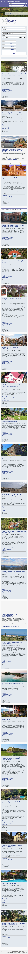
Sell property (21, 951)
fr (19, 1)
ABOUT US (25, 952)
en (18, 1)
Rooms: (12, 46)
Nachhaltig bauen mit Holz (13, 58)
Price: (12, 49)
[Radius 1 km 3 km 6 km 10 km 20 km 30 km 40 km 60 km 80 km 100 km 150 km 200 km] (14, 37)
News (12, 1)
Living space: (11, 43)
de (16, 1)
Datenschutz (20, 952)
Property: (11, 39)
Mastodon (15, 952)
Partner (8, 1)
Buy (2, 1)
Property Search (15, 951)
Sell (4, 1)
